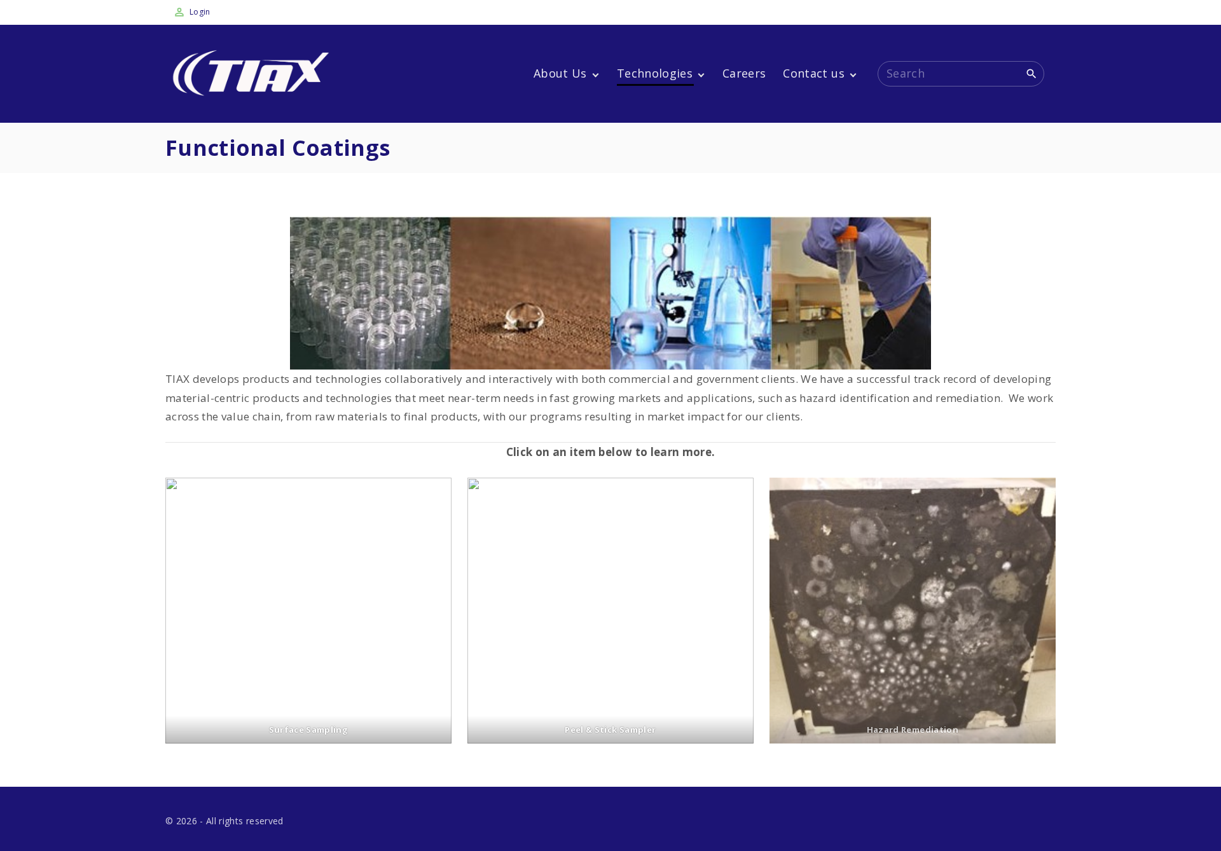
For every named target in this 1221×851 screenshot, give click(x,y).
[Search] (1031, 73)
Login (200, 11)
